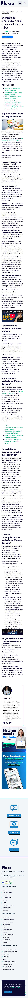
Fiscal (10, 12)
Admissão (5, 890)
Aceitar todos (8, 991)
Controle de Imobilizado (9, 949)
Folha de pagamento (8, 905)
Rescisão (5, 910)
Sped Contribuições (8, 934)
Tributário (5, 942)
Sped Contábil (7, 966)
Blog (6, 12)
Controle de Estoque (8, 919)
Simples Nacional (17, 12)
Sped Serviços (6, 939)
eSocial (5, 900)
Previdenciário (6, 907)
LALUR (6, 425)
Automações (6, 917)
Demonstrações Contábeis (10, 951)
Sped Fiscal (6, 937)
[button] (20, 3)
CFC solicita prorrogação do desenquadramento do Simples (13, 441)
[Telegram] (25, 995)
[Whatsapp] (25, 992)
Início (3, 12)
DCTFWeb (5, 895)
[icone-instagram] (7, 723)
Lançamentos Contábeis (9, 961)
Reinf (4, 927)
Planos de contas (7, 964)
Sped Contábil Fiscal (8, 969)
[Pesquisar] (24, 3)
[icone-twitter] (10, 723)
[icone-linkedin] (4, 723)
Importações (6, 924)
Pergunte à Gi (7, 37)
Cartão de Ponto (7, 892)
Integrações (6, 956)
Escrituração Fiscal (8, 922)
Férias (4, 902)
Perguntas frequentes (11, 109)
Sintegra (5, 932)
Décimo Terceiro (7, 897)
